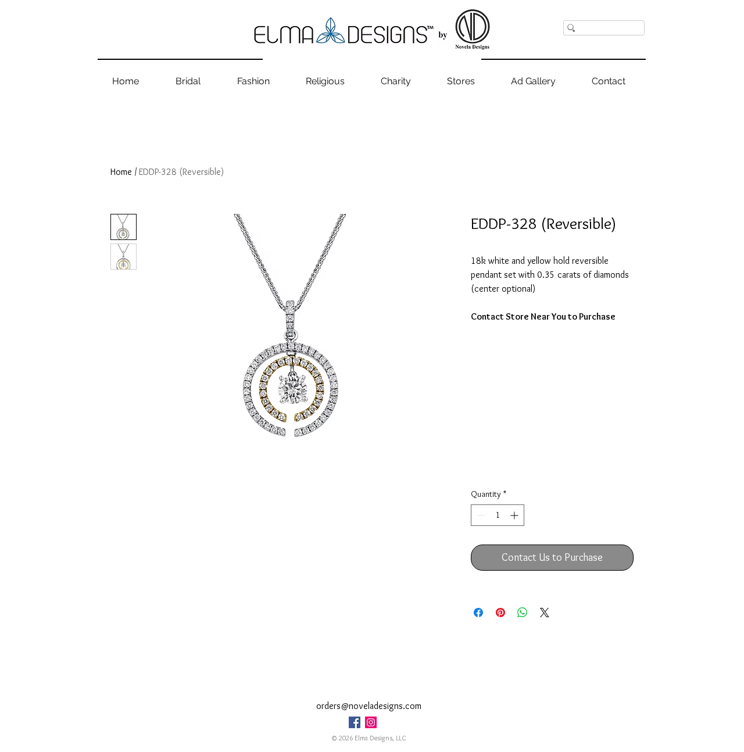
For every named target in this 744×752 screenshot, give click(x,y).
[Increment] (515, 515)
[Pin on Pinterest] (500, 612)
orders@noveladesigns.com (368, 705)
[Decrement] (480, 515)
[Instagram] (371, 722)
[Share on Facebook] (478, 612)
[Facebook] (354, 722)
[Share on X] (545, 612)
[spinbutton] (497, 515)
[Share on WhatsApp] (523, 612)
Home (121, 171)
